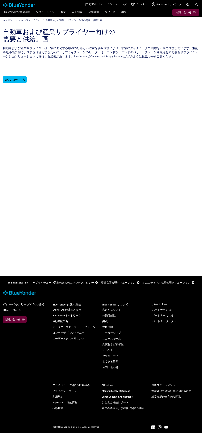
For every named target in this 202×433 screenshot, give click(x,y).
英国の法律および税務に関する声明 (123, 408)
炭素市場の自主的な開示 (166, 396)
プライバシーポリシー (65, 390)
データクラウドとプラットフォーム (73, 327)
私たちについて (111, 309)
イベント (107, 350)
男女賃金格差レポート (115, 402)
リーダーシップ (111, 332)
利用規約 (57, 396)
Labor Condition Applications (117, 396)
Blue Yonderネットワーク (66, 315)
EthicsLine (107, 385)
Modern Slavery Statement (116, 390)
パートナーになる (162, 315)
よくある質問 (110, 361)
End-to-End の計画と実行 (66, 309)
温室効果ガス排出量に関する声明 (171, 390)
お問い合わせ (110, 367)
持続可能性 (109, 315)
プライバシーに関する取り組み (71, 385)
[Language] (188, 6)
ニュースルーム (111, 338)
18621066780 (12, 309)
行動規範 (57, 408)
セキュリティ (110, 355)
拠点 (105, 321)
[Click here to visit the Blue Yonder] (4, 20)
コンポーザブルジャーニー (68, 332)
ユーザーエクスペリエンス (68, 338)
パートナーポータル (164, 321)
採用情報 (107, 327)
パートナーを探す (162, 309)
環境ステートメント (163, 385)
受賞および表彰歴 (113, 344)
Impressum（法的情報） (66, 402)
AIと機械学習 (60, 321)
